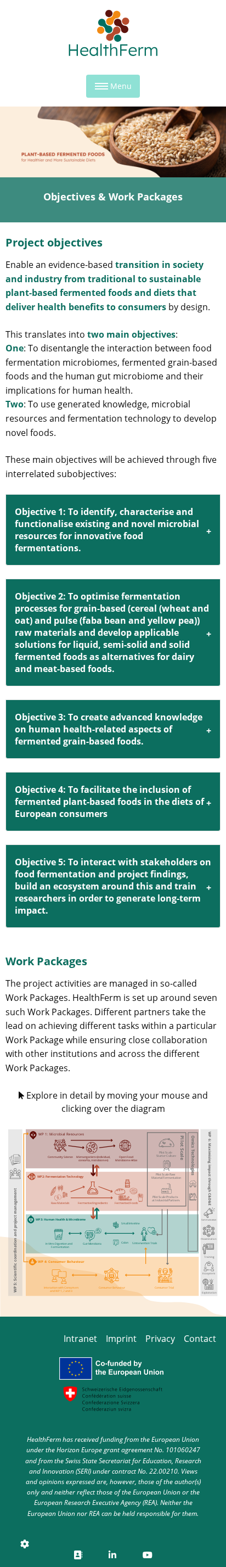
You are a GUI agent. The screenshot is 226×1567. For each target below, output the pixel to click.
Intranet (80, 1339)
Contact (200, 1339)
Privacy (160, 1339)
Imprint (121, 1339)
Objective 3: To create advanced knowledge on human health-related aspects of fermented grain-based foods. (108, 729)
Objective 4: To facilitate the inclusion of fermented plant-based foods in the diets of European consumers (109, 801)
